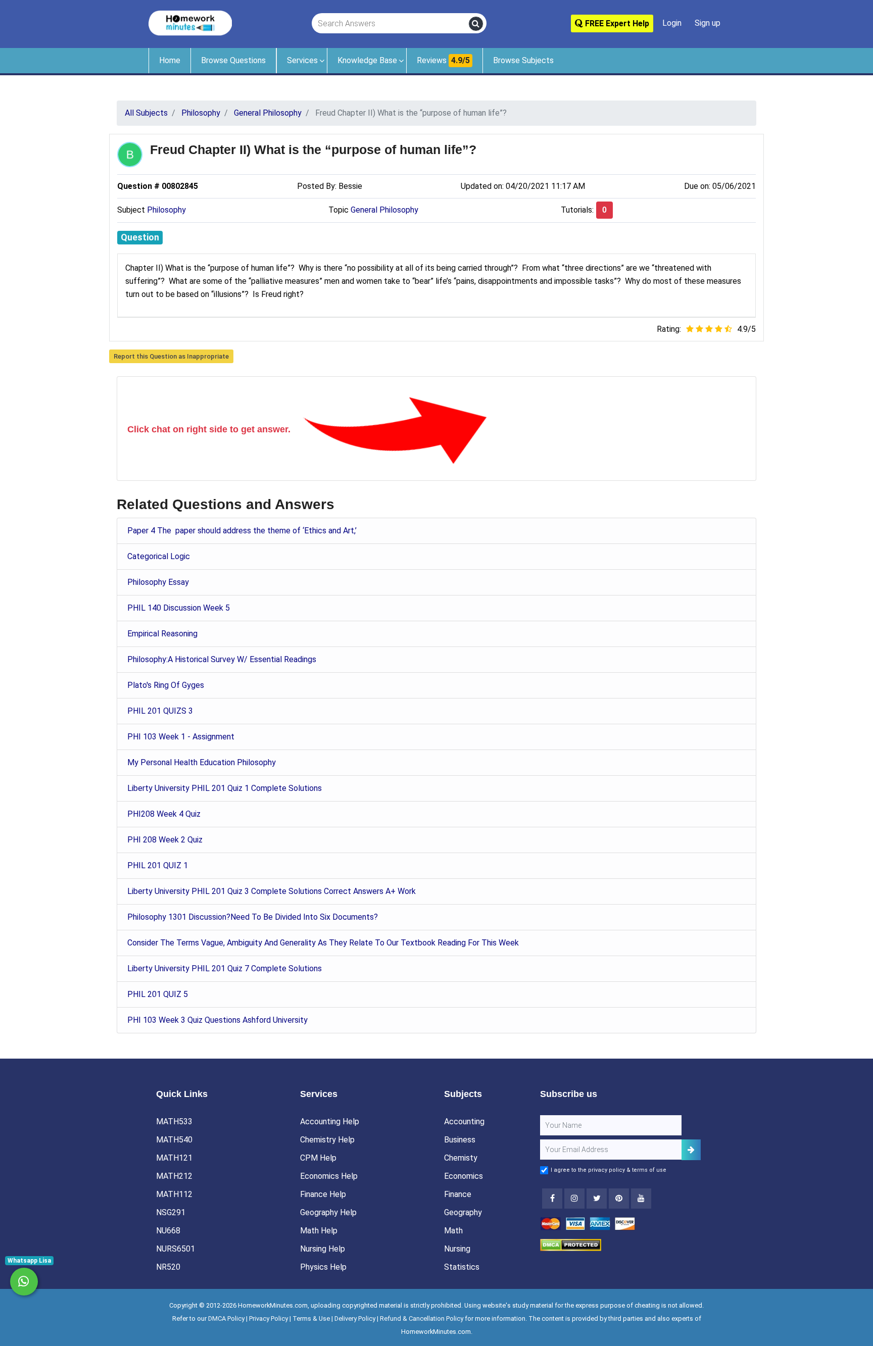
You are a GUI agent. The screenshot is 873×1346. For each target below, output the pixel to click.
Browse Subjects (523, 60)
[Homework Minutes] (190, 22)
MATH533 (174, 1121)
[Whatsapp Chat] (24, 1281)
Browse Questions (233, 60)
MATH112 (174, 1194)
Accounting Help (329, 1121)
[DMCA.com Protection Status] (570, 1245)
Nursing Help (322, 1249)
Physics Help (323, 1267)
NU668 (168, 1230)
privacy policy (606, 1170)
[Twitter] (597, 1198)
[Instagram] (574, 1198)
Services (302, 60)
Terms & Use (311, 1318)
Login (672, 23)
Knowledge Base (367, 60)
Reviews (443, 60)
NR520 (168, 1267)
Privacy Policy (268, 1318)
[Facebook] (552, 1198)
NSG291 (170, 1212)
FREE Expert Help (616, 23)
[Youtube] (619, 1198)
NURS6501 (175, 1249)
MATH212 (174, 1176)
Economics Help (329, 1176)
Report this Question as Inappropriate (171, 356)
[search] (475, 23)
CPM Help (318, 1158)
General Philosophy (384, 210)
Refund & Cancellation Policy (421, 1318)
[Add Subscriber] (691, 1149)
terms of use (649, 1170)
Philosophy (166, 210)
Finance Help (323, 1194)
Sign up (707, 23)
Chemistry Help (327, 1139)
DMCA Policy (226, 1318)
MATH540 (174, 1139)
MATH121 (174, 1158)
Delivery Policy (354, 1318)
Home (169, 60)
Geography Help (328, 1212)
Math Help (318, 1230)
